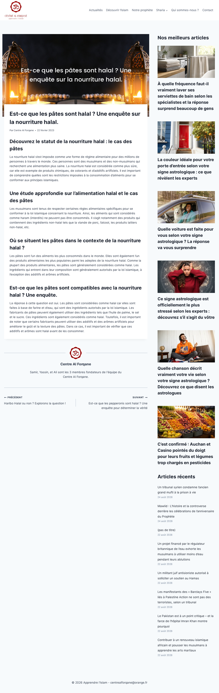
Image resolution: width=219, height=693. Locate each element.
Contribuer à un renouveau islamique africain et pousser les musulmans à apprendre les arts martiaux (183, 645)
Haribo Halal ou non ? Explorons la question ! (35, 400)
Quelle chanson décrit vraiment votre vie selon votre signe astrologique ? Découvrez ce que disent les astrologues (186, 380)
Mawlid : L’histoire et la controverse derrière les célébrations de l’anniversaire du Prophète (186, 511)
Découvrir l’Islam (117, 10)
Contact (207, 10)
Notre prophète (142, 10)
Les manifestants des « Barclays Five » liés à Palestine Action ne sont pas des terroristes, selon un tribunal (184, 597)
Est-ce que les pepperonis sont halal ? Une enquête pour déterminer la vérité (118, 403)
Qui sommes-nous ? (185, 10)
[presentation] (186, 62)
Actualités (96, 10)
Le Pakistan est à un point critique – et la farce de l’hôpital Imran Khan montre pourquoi (186, 621)
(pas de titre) (166, 530)
